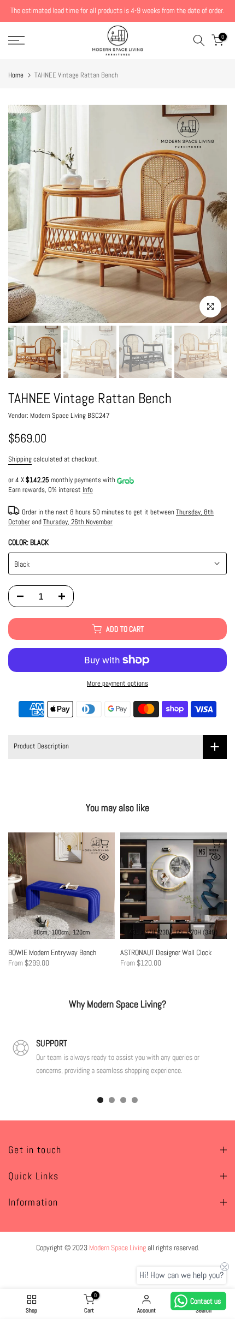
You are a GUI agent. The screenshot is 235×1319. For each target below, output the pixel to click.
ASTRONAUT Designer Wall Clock (166, 952)
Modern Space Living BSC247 (70, 415)
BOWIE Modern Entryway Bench (52, 952)
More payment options (117, 683)
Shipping (20, 459)
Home (16, 75)
